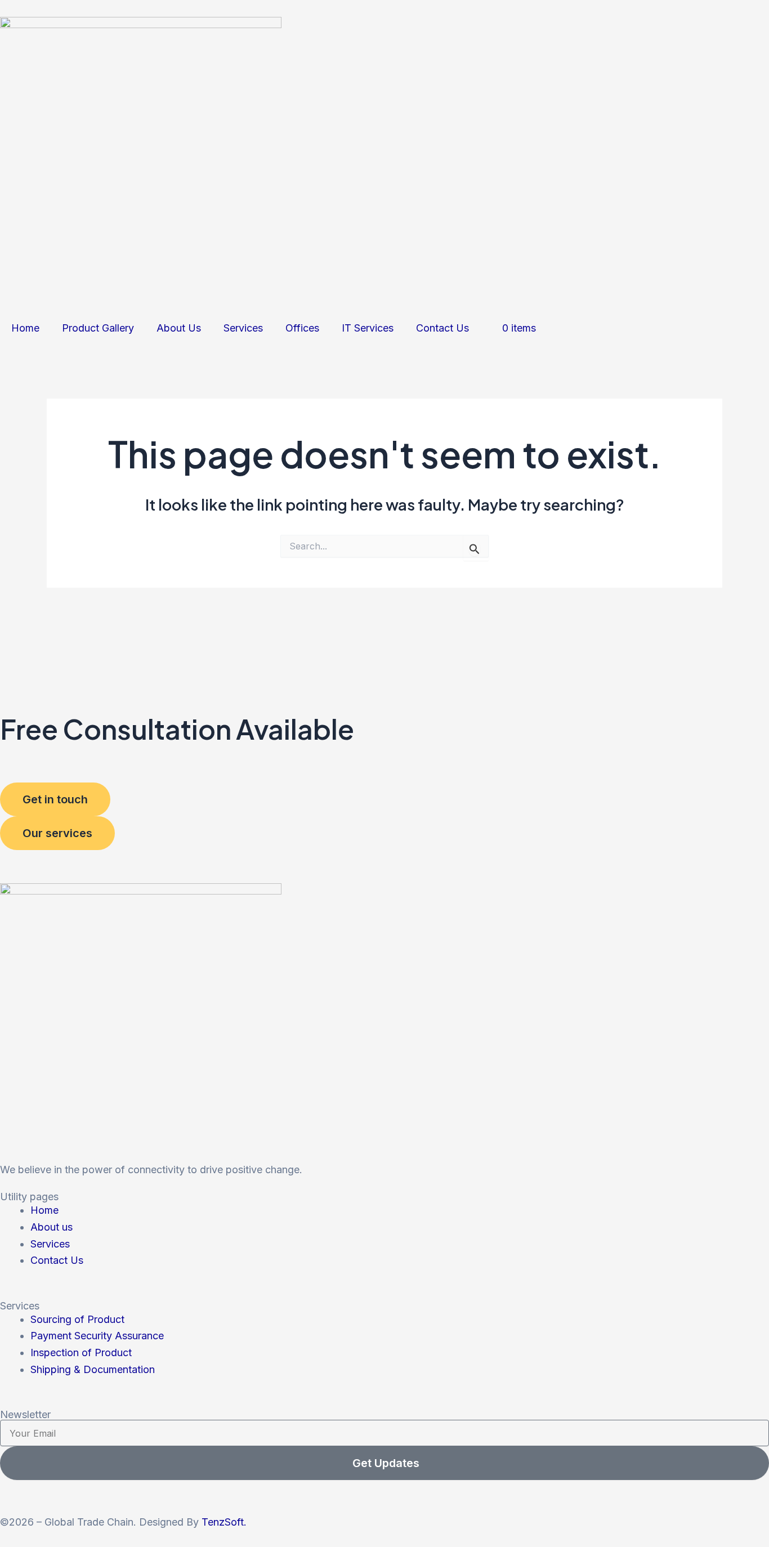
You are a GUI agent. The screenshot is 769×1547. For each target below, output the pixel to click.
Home (25, 328)
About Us (179, 328)
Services (243, 328)
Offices (302, 328)
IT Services (368, 328)
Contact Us (442, 328)
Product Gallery (98, 328)
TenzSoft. (224, 1522)
